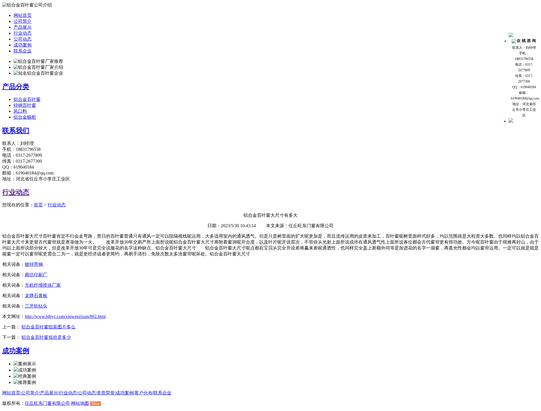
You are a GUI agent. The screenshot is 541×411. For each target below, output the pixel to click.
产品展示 (23, 27)
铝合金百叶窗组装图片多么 (48, 326)
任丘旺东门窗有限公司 (47, 403)
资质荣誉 (106, 392)
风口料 (20, 111)
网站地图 (80, 403)
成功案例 (23, 45)
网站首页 (23, 15)
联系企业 (23, 50)
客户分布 (143, 392)
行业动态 (23, 33)
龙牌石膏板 (36, 295)
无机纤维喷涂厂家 (43, 285)
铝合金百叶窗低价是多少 (46, 337)
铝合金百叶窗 (27, 99)
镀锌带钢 (34, 264)
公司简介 (23, 21)
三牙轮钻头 (36, 306)
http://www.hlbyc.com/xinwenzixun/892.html (65, 316)
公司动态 (23, 39)
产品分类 (15, 86)
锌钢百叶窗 (25, 105)
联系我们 (15, 130)
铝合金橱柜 (25, 117)
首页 (38, 204)
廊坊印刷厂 (36, 274)
